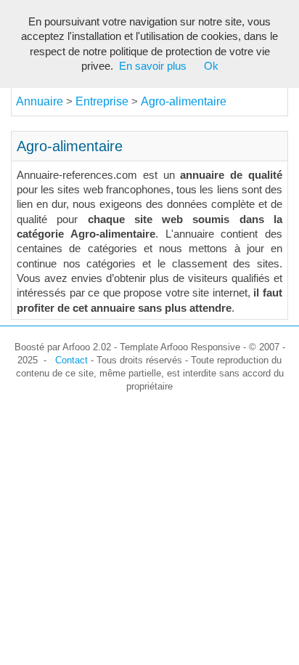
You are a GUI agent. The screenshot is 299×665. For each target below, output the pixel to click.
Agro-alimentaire (183, 101)
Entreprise (103, 101)
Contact (71, 360)
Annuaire (39, 101)
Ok (211, 66)
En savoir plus (153, 66)
